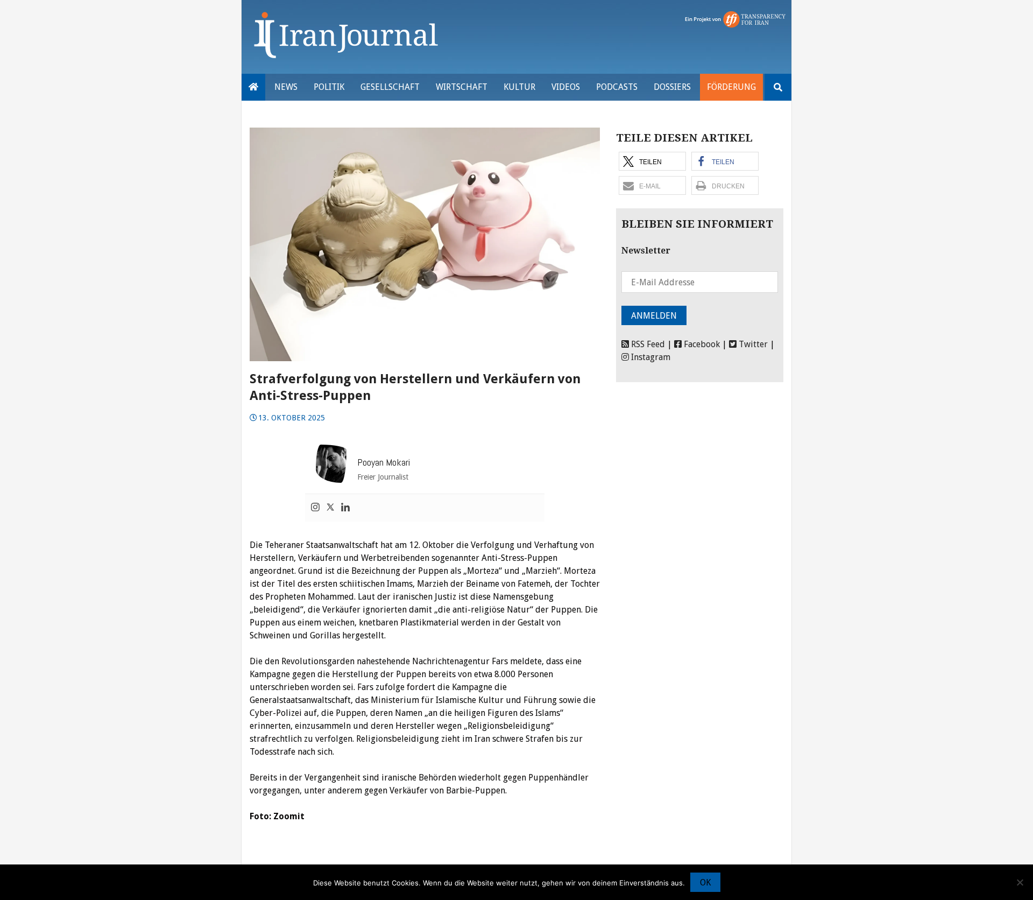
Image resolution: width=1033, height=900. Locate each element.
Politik (329, 87)
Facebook (701, 344)
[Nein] (1019, 882)
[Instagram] (315, 508)
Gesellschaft (390, 87)
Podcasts (617, 87)
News (286, 87)
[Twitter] (330, 508)
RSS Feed (647, 344)
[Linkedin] (345, 508)
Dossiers (672, 87)
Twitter (752, 344)
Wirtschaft (461, 87)
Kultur (519, 87)
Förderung (731, 87)
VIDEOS (565, 87)
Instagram (649, 357)
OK (705, 882)
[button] (652, 161)
